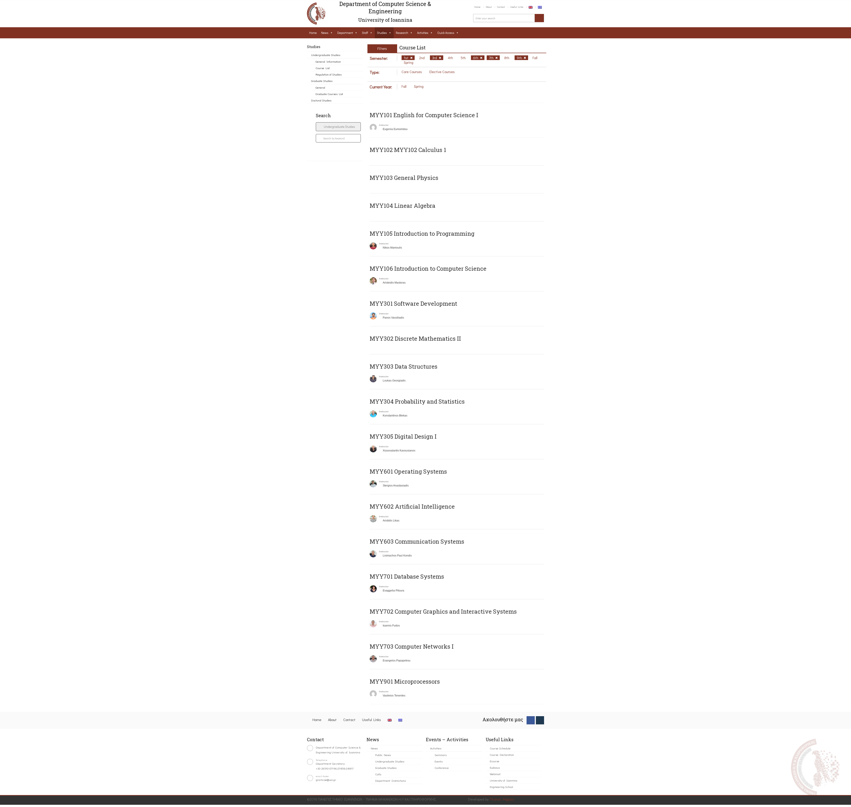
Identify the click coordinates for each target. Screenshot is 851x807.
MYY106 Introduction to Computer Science (428, 268)
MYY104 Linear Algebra (402, 205)
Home (477, 6)
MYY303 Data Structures (403, 366)
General (320, 87)
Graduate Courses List (329, 94)
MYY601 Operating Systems (408, 471)
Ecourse (494, 761)
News (324, 33)
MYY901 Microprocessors (405, 681)
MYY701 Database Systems (407, 576)
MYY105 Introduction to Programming (422, 233)
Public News (383, 755)
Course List (323, 68)
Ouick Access (445, 33)
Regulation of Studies (329, 74)
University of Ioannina (503, 780)
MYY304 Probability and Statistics (417, 401)
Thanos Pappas (502, 799)
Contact (501, 6)
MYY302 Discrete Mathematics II (415, 338)
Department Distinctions (390, 780)
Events (439, 761)
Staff (365, 33)
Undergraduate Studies (325, 55)
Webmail (495, 774)
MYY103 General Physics (404, 177)
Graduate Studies (321, 81)
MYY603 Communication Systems (417, 541)
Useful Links (516, 6)
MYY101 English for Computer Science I (424, 115)
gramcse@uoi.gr (326, 780)
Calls (378, 774)
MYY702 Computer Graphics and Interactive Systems (443, 611)
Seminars (441, 755)
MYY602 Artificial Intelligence (412, 506)
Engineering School (501, 787)
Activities (422, 33)
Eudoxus (495, 767)
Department (345, 33)
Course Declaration (502, 754)
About (489, 6)
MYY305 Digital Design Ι (403, 436)
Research (402, 33)
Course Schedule (500, 748)
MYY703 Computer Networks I (412, 646)
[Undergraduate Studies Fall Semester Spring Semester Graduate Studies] (338, 126)
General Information (328, 61)
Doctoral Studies (321, 100)
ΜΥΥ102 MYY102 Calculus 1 (408, 150)
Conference (442, 768)
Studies (382, 33)
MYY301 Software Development (413, 303)
